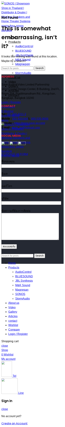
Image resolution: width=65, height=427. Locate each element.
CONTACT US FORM (14, 154)
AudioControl (24, 46)
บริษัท (4, 198)
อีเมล (4, 174)
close (4, 345)
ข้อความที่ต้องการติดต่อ (16, 211)
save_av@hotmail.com (26, 127)
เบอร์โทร (6, 186)
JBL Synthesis (24, 280)
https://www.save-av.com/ (29, 123)
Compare (14, 329)
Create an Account (14, 423)
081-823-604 (20, 118)
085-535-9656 (39, 118)
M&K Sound (22, 285)
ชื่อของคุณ (8, 161)
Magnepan (22, 64)
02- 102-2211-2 (16, 114)
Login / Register (18, 333)
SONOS (20, 294)
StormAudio (23, 73)
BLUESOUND (23, 51)
